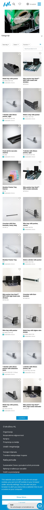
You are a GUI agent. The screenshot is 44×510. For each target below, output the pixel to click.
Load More (22, 418)
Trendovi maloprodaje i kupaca (15, 455)
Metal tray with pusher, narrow (10, 405)
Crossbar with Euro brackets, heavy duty (10, 224)
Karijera (6, 439)
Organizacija (8, 432)
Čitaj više (22, 24)
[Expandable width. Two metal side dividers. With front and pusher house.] (32, 64)
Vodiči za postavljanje (11, 472)
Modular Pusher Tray (10, 260)
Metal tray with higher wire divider (32, 331)
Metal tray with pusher (10, 78)
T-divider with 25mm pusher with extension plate (10, 368)
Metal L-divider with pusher (32, 260)
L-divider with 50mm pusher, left (30, 367)
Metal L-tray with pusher (31, 114)
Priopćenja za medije (11, 442)
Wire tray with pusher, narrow (30, 224)
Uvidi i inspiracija (11, 446)
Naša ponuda (9, 460)
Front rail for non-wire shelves (10, 152)
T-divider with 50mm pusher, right (10, 115)
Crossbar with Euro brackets (29, 295)
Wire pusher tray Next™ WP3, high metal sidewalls (32, 405)
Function (25, 44)
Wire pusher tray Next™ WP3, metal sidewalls (31, 188)
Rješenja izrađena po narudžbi (14, 469)
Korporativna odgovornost (13, 435)
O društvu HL (9, 426)
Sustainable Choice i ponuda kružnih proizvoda (21, 465)
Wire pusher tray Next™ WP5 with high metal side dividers (11, 296)
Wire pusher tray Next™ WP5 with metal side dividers (31, 80)
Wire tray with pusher (10, 330)
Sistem (15, 44)
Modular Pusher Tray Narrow (10, 188)
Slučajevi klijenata (10, 452)
